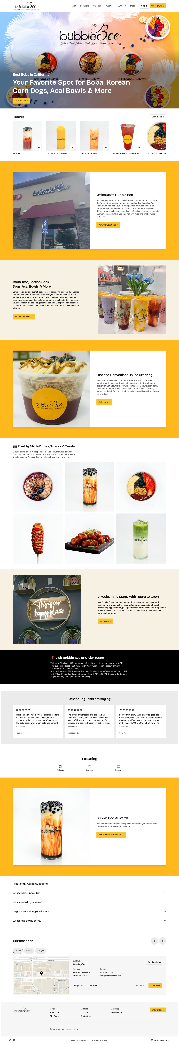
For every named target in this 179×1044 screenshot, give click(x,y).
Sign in (144, 6)
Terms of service (57, 1029)
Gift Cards (54, 1016)
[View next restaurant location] (162, 941)
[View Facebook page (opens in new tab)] (10, 1040)
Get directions (154, 962)
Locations (84, 6)
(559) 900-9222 (106, 973)
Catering (97, 6)
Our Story (121, 6)
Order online (155, 985)
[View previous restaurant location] (154, 941)
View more (20, 726)
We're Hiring (116, 1012)
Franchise (109, 6)
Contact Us (85, 1016)
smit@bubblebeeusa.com (110, 976)
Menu (73, 6)
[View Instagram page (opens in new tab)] (14, 1040)
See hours (140, 986)
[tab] (18, 951)
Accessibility (72, 1029)
